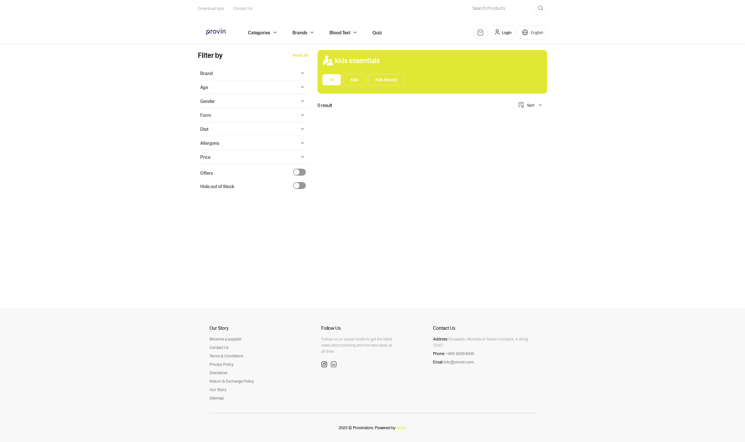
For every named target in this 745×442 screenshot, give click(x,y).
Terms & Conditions (226, 356)
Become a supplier (226, 339)
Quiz (377, 32)
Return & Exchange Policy (232, 381)
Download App (211, 8)
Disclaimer (219, 372)
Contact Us (242, 8)
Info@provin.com (459, 362)
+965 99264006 (460, 353)
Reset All (300, 55)
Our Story (218, 389)
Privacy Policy (222, 364)
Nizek (401, 427)
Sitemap (217, 398)
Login (507, 32)
